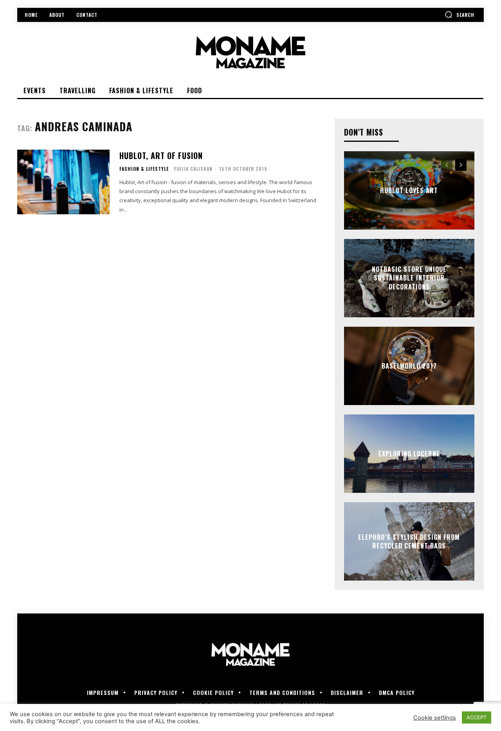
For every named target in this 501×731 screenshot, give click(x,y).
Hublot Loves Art (409, 190)
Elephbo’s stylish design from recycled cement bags (409, 541)
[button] (459, 14)
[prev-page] (446, 165)
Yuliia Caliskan (193, 168)
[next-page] (461, 165)
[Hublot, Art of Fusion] (63, 182)
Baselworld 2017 (409, 366)
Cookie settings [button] (434, 717)
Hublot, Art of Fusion (161, 155)
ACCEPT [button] (477, 717)
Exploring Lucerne (409, 453)
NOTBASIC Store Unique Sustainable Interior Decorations (409, 277)
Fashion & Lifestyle (144, 168)
